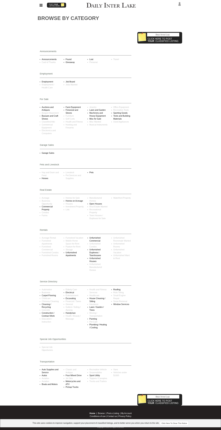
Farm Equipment (73, 107)
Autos (44, 375)
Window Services (121, 304)
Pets (91, 172)
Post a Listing (113, 413)
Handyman (71, 313)
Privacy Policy (124, 416)
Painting (93, 319)
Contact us (112, 416)
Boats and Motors (50, 384)
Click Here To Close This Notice (174, 423)
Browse (101, 413)
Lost (91, 59)
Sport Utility (94, 375)
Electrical (70, 292)
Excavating (71, 298)
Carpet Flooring (49, 295)
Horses (45, 178)
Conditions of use (98, 416)
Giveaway (70, 62)
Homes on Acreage (74, 201)
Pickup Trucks (72, 387)
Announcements (49, 59)
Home (92, 413)
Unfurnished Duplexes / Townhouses (95, 253)
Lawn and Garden (97, 110)
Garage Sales (48, 153)
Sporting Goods (120, 113)
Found (68, 59)
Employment (47, 82)
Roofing (116, 289)
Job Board (70, 82)
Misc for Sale (95, 119)
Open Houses (95, 204)
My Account (126, 413)
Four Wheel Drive (74, 375)
